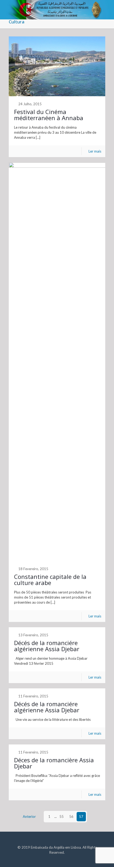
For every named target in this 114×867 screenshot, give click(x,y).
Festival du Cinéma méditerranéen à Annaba (48, 115)
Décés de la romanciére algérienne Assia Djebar (46, 646)
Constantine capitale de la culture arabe (50, 580)
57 (81, 816)
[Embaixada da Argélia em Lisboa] (57, 6)
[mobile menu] (106, 7)
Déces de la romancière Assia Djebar (54, 763)
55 (61, 816)
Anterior (29, 816)
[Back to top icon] (103, 856)
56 (71, 816)
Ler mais (95, 151)
